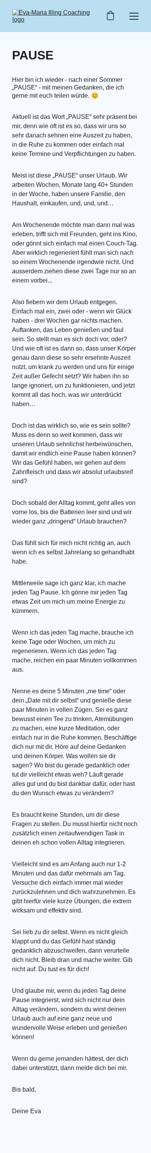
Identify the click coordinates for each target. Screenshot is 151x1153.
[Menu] (134, 16)
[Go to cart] (110, 16)
